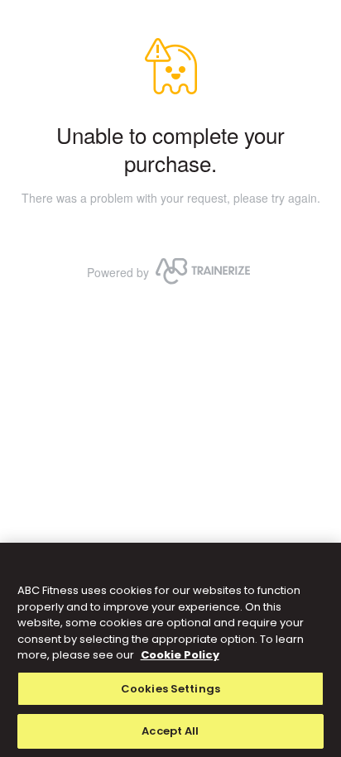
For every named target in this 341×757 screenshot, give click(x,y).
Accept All (170, 731)
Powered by (118, 272)
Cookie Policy (180, 655)
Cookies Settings (170, 689)
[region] (170, 650)
